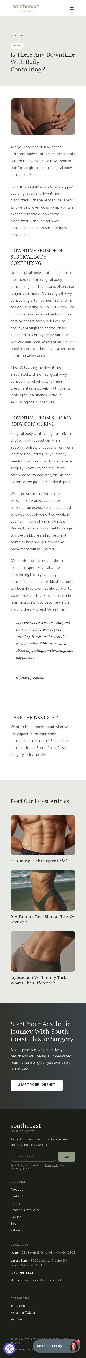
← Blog (17, 36)
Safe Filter (18, 1231)
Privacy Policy (52, 1165)
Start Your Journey (36, 1085)
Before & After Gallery (26, 1210)
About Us (17, 1190)
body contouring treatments (51, 154)
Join (67, 1157)
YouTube (16, 1320)
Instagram (18, 1306)
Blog (14, 1224)
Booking (16, 1217)
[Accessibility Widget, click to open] (9, 1349)
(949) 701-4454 (22, 1273)
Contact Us (18, 1196)
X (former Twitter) (24, 1313)
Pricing (15, 1203)
